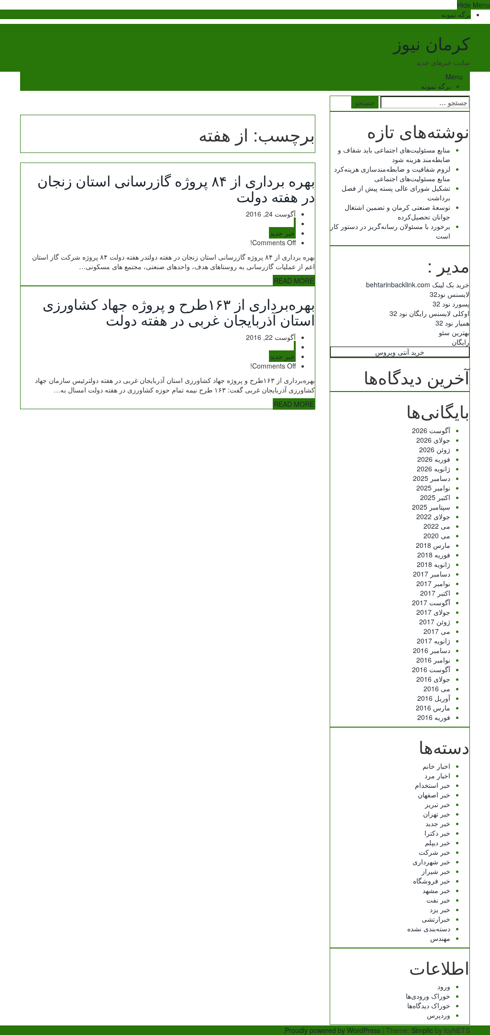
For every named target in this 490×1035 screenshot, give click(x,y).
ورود (443, 986)
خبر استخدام (432, 785)
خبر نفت (438, 899)
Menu (454, 76)
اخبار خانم (436, 766)
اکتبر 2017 (435, 593)
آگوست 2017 (431, 602)
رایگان (460, 342)
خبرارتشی (436, 919)
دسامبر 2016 (431, 650)
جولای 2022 (433, 516)
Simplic (422, 1030)
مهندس (440, 938)
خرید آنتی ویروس (399, 352)
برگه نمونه (456, 14)
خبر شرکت (434, 852)
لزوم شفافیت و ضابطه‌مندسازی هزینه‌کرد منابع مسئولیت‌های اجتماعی (392, 173)
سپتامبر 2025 (431, 507)
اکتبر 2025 (435, 497)
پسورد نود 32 (451, 303)
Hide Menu (473, 5)
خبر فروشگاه (431, 880)
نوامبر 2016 (433, 660)
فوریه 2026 (433, 459)
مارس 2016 (433, 707)
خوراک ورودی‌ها (428, 996)
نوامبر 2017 (433, 583)
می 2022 (436, 526)
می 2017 (436, 631)
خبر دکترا (437, 833)
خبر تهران (436, 813)
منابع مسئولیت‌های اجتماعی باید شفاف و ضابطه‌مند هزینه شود (394, 154)
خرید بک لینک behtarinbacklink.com (417, 284)
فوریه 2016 (433, 717)
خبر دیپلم (437, 842)
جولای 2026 (433, 440)
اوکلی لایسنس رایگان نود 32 (429, 313)
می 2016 (436, 688)
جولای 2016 (433, 679)
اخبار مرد (437, 775)
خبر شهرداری (431, 861)
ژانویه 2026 (433, 468)
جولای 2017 (433, 612)
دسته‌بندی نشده (428, 928)
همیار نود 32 (452, 322)
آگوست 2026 (431, 430)
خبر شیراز (436, 871)
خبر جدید (282, 233)
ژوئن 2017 (434, 621)
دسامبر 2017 (431, 573)
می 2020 (436, 535)
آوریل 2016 (433, 698)
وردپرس (438, 1015)
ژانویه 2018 (433, 564)
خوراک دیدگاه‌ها (428, 1005)
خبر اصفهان (434, 794)
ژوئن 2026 (434, 449)
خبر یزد (440, 909)
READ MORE (294, 280)
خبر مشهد (436, 890)
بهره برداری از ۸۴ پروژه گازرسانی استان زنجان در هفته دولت (176, 188)
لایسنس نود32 (449, 294)
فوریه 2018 (433, 554)
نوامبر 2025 (433, 487)
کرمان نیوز (431, 43)
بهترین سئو (454, 332)
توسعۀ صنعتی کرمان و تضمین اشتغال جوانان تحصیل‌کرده (397, 211)
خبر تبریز (437, 804)
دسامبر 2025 (431, 478)
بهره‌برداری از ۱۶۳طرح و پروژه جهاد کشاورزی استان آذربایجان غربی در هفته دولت (179, 312)
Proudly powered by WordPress (332, 1030)
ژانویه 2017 (433, 640)
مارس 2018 (433, 545)
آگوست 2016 (431, 669)
